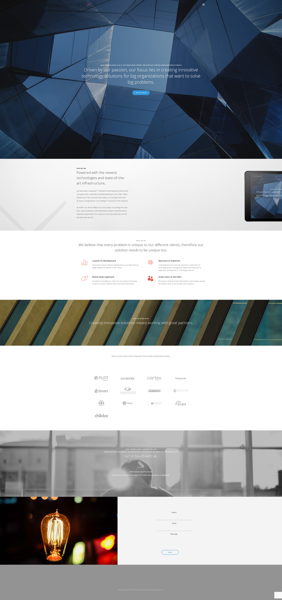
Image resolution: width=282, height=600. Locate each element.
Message (174, 534)
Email (174, 523)
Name (174, 512)
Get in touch (141, 93)
